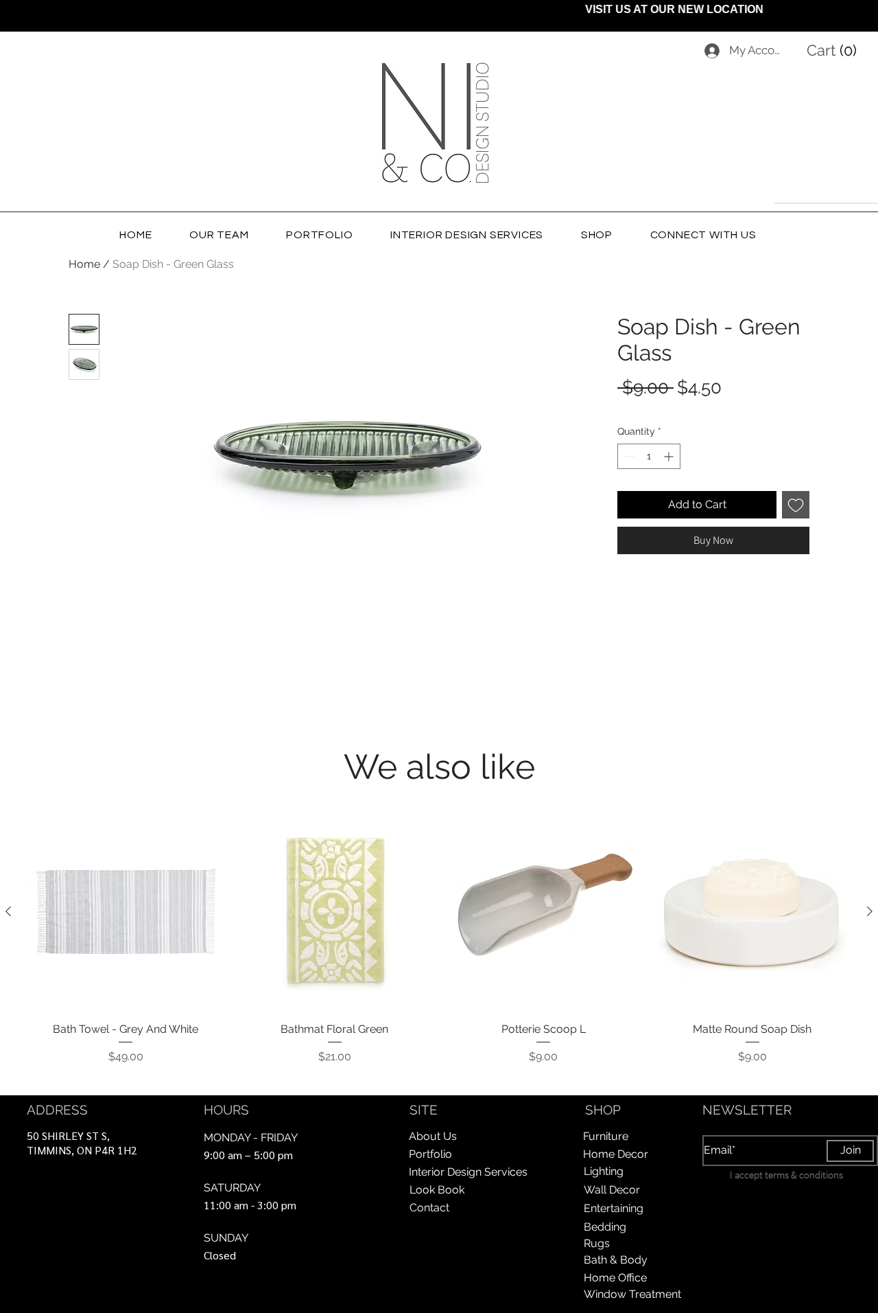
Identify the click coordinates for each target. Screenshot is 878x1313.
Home (84, 264)
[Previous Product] (8, 911)
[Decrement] (628, 456)
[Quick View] (126, 911)
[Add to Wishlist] (795, 504)
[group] (439, 948)
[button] (834, 50)
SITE (424, 1109)
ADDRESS (57, 1109)
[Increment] (669, 456)
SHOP (603, 1109)
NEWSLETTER (747, 1109)
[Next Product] (870, 911)
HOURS (226, 1109)
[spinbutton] (649, 456)
